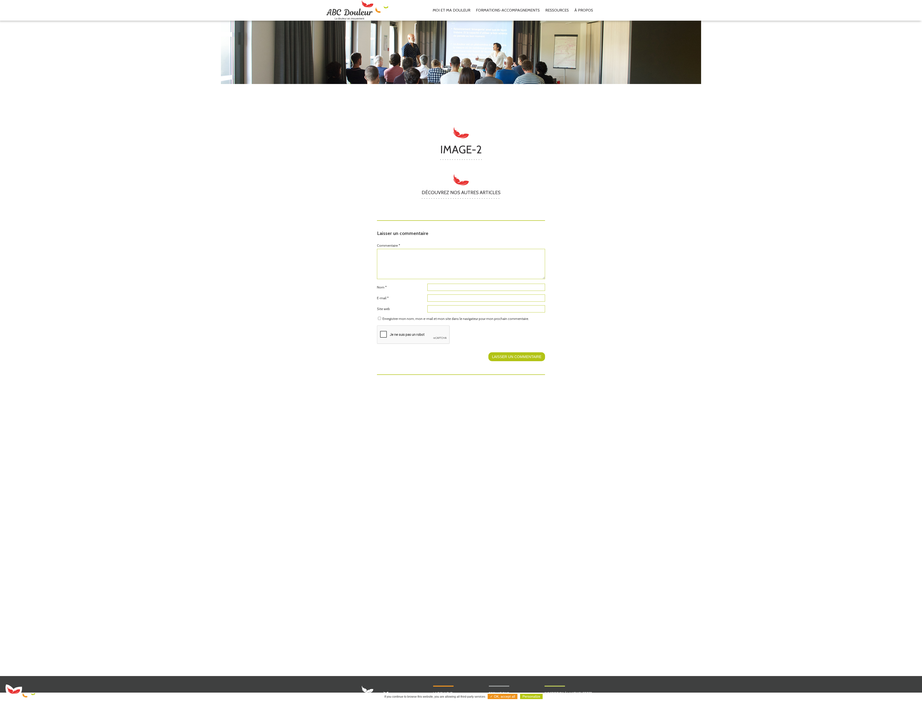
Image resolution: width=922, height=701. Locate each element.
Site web (383, 309)
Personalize (531, 696)
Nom (382, 287)
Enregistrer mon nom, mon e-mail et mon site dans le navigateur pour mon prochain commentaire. (455, 319)
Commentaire (388, 245)
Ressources (557, 10)
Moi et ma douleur (451, 10)
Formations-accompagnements (508, 10)
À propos (583, 10)
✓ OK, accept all (502, 696)
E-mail (383, 298)
